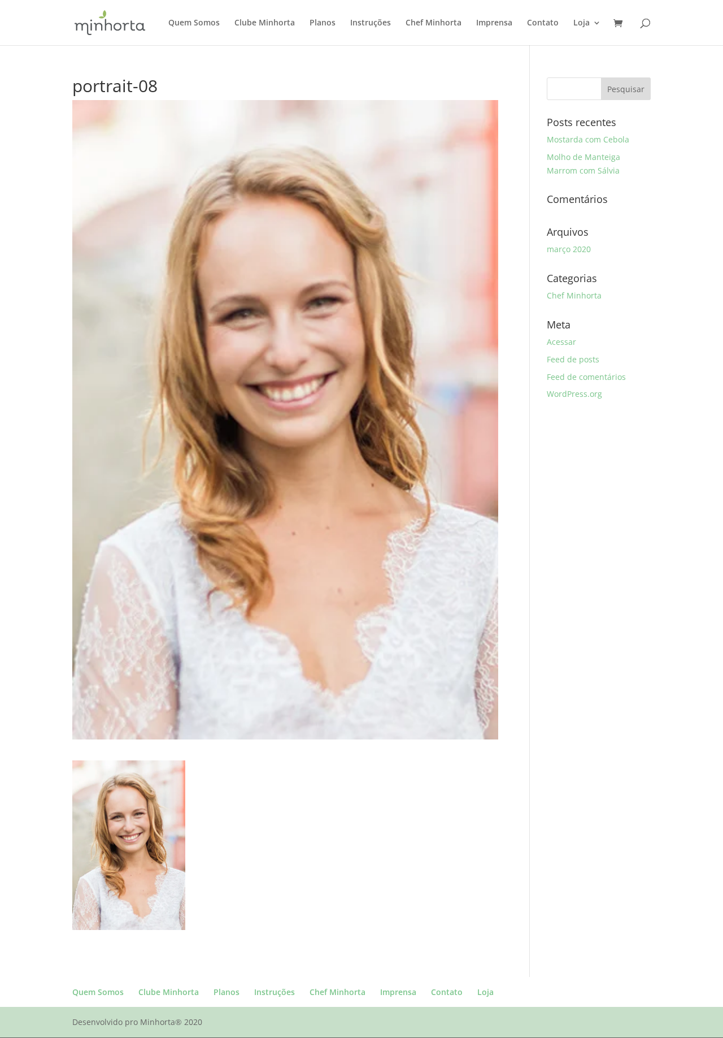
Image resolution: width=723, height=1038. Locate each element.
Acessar (561, 341)
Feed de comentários (586, 376)
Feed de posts (573, 359)
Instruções (370, 23)
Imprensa (494, 23)
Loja (581, 23)
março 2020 (569, 249)
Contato (543, 23)
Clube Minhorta (264, 23)
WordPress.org (574, 393)
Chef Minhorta (433, 23)
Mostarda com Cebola (588, 139)
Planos (323, 23)
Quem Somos (194, 23)
